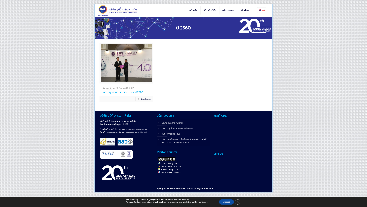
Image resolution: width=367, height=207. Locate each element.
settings (202, 202)
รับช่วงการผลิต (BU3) (171, 133)
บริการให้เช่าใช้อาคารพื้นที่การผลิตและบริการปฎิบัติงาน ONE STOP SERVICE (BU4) (184, 141)
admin (109, 88)
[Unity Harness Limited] (117, 10)
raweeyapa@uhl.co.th (136, 132)
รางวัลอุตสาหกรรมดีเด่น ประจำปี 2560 (122, 92)
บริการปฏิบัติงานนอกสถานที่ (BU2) (177, 128)
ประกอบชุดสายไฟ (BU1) (172, 122)
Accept (226, 202)
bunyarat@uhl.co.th (115, 132)
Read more (145, 99)
